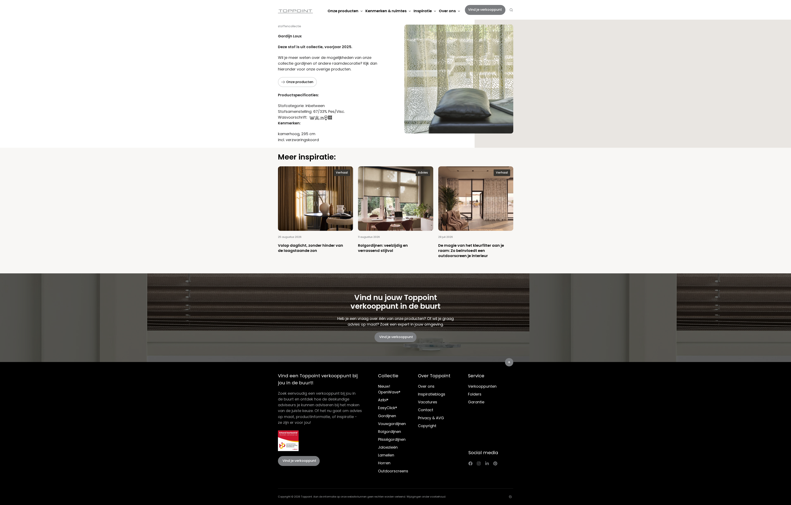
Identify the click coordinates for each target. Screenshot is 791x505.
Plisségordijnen (392, 439)
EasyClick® (387, 407)
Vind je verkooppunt (485, 9)
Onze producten (343, 10)
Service (476, 376)
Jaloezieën (388, 447)
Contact (425, 409)
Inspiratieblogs (431, 394)
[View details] (470, 463)
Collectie (388, 376)
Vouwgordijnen (392, 423)
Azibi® (383, 400)
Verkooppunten (482, 386)
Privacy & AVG (431, 417)
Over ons (447, 10)
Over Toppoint (434, 376)
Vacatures (427, 402)
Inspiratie (423, 10)
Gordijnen (387, 415)
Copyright (427, 425)
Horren (384, 463)
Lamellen (386, 455)
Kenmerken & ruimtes (386, 10)
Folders (474, 394)
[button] (511, 10)
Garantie (476, 402)
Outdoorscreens (393, 471)
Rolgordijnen (389, 431)
